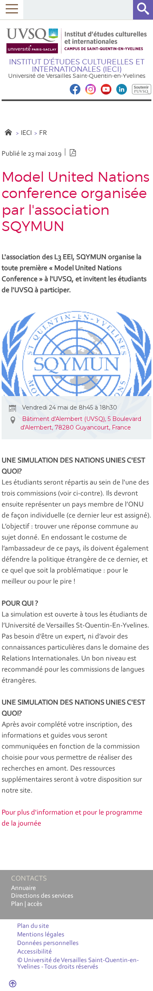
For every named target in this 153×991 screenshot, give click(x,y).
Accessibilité (34, 952)
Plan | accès (26, 904)
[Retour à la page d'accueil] (77, 41)
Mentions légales (40, 935)
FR (43, 133)
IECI (26, 133)
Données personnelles (48, 943)
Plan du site (33, 926)
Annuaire (23, 888)
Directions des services (42, 896)
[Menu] (11, 9)
